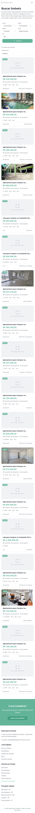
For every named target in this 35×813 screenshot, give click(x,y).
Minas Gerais (5, 773)
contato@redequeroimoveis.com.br (18, 740)
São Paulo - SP (5, 789)
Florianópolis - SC (6, 800)
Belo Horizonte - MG (7, 795)
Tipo (3, 34)
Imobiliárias (5, 751)
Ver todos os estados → (9, 781)
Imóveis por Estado (7, 754)
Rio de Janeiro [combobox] (8, 26)
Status (19, 28)
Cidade (20, 23)
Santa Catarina (6, 778)
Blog (2, 756)
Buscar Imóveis (6, 748)
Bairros (4, 28)
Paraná (3, 776)
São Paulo (4, 767)
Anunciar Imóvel (6, 759)
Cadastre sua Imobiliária (17, 718)
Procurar (18, 41)
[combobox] (9, 31)
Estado (4, 23)
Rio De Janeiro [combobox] (23, 26)
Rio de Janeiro (5, 770)
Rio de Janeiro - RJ (6, 792)
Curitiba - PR (5, 798)
